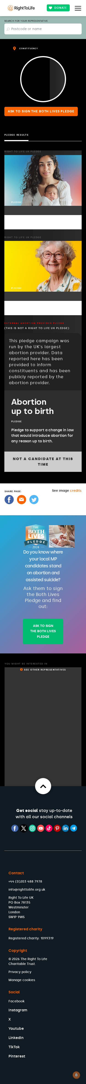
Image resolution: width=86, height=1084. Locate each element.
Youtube (16, 1028)
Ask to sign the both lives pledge (41, 111)
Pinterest (16, 1056)
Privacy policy (19, 972)
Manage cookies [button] (21, 980)
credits (75, 491)
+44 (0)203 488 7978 (25, 881)
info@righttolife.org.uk (26, 890)
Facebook (16, 1001)
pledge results (16, 135)
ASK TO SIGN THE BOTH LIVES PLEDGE (43, 631)
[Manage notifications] (76, 1075)
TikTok (14, 1047)
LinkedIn (16, 1038)
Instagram (17, 1010)
